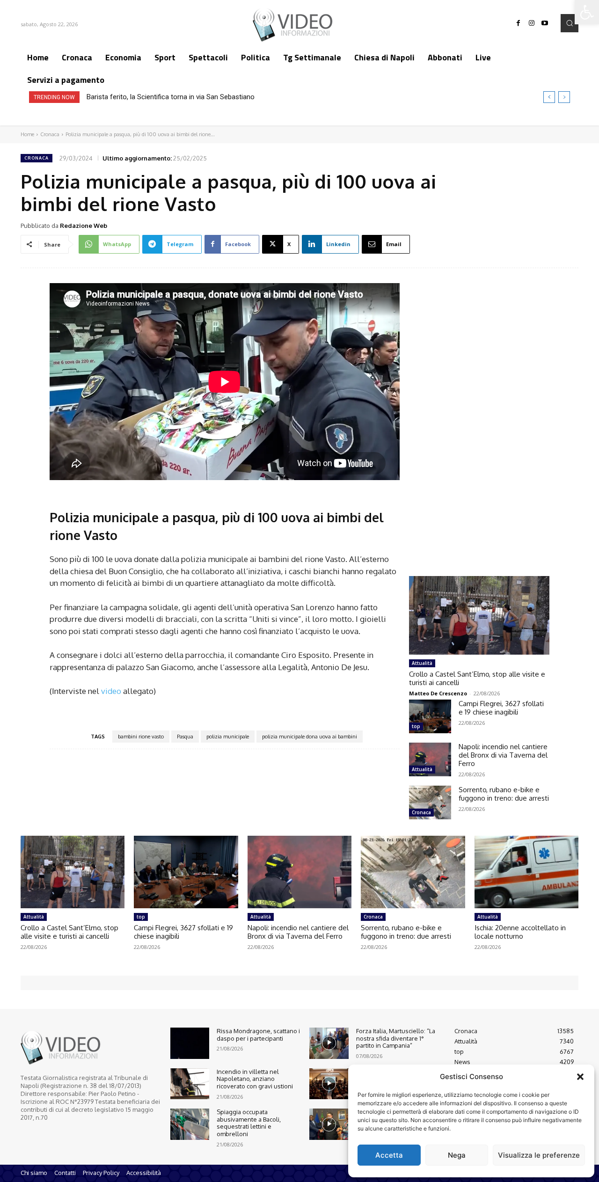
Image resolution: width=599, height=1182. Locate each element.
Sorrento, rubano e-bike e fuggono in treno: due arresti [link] (504, 794)
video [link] (111, 691)
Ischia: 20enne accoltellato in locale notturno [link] (520, 932)
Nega (457, 1155)
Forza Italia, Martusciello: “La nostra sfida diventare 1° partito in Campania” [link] (395, 1038)
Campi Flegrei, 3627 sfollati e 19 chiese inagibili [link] (501, 707)
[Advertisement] (479, 413)
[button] (580, 1076)
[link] (587, 12)
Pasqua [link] (185, 736)
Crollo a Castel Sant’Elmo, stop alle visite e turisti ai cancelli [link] (477, 678)
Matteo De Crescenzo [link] (438, 693)
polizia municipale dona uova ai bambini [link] (309, 736)
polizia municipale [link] (227, 736)
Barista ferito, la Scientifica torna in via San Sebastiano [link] (171, 97)
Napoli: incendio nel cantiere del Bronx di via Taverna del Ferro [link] (503, 755)
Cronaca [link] (49, 134)
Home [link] (27, 134)
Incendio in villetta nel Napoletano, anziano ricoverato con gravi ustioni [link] (255, 1079)
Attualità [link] (422, 663)
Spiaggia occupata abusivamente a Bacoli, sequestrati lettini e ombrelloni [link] (249, 1123)
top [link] (416, 726)
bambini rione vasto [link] (141, 736)
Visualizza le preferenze (539, 1155)
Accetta (389, 1155)
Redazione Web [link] (83, 225)
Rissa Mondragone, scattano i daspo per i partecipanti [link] (258, 1034)
